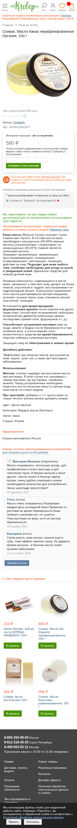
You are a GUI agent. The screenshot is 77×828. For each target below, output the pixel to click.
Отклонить (32, 821)
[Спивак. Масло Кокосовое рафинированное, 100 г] (54, 672)
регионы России (50, 176)
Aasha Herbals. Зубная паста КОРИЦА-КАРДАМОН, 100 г (19, 632)
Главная (7, 25)
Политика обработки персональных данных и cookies (53, 789)
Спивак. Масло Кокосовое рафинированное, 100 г (53, 701)
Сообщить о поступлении (23, 165)
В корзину (12, 645)
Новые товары (47, 761)
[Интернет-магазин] (24, 11)
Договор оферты (49, 780)
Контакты (44, 774)
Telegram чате (59, 229)
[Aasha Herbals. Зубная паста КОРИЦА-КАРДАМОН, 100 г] (20, 604)
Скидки (9, 761)
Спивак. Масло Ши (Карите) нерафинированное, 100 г (52, 633)
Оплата (9, 780)
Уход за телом (28, 25)
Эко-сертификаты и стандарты (17, 800)
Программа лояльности (12, 788)
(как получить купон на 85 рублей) (25, 452)
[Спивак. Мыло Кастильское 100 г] (20, 672)
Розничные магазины (52, 767)
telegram (66, 15)
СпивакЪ (19, 122)
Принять (14, 821)
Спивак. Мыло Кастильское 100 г (16, 698)
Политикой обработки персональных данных (33, 817)
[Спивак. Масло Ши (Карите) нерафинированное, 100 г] (54, 604)
